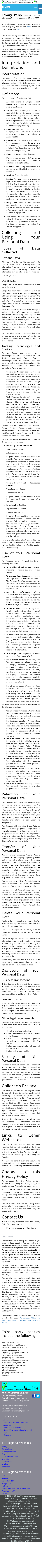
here (29, 27)
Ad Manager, (25, 1318)
